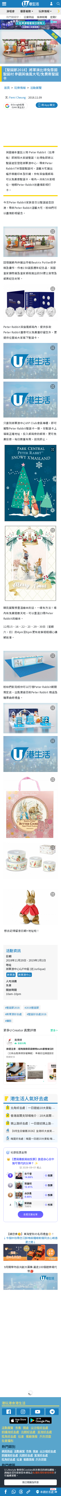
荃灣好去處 (44, 1432)
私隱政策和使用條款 (43, 1472)
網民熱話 (7, 1451)
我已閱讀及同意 (30, 1482)
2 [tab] (26, 20)
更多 (53, 1030)
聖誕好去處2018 (37, 1014)
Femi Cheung (17, 97)
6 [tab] (40, 20)
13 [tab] (31, 28)
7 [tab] (23, 24)
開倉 (26, 1427)
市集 (18, 1427)
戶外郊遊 (45, 1436)
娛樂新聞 (42, 17)
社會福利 (7, 1440)
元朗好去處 (28, 1432)
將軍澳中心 (24, 974)
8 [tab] (26, 24)
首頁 (7, 88)
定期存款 (55, 17)
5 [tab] (36, 20)
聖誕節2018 (12, 1007)
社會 (21, 1436)
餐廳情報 (31, 1436)
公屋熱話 (29, 17)
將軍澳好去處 (14, 1014)
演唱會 (10, 11)
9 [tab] (29, 24)
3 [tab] (29, 20)
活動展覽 (36, 88)
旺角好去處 (9, 1436)
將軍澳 (11, 974)
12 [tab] (40, 24)
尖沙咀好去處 (39, 1427)
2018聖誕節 (32, 1007)
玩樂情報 (20, 88)
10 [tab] (33, 24)
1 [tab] (23, 20)
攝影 (9, 1020)
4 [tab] (33, 20)
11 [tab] (36, 24)
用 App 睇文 (48, 105)
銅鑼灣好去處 (10, 1432)
